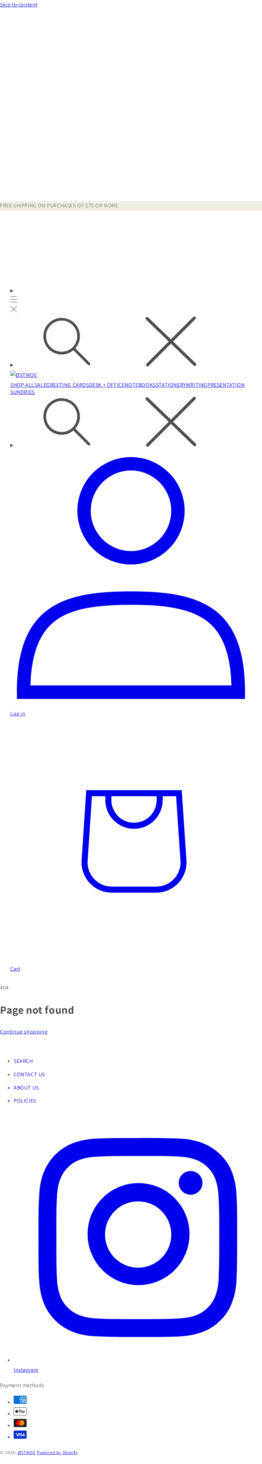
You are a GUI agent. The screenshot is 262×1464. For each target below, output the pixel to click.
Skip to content (19, 4)
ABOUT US (26, 1087)
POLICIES (25, 1100)
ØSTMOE (27, 1452)
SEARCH (23, 1061)
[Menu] (13, 301)
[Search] (131, 343)
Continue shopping (23, 1031)
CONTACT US (29, 1074)
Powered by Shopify (57, 1452)
